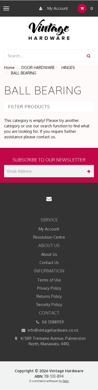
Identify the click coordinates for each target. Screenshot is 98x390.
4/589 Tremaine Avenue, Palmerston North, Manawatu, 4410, (52, 341)
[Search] (89, 56)
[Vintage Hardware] (49, 29)
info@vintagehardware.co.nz (52, 330)
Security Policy (49, 304)
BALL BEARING (23, 73)
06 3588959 (52, 322)
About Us (49, 254)
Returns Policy (49, 296)
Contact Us (49, 262)
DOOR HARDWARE (38, 67)
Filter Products (29, 106)
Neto (66, 381)
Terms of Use (49, 280)
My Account (57, 8)
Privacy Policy (49, 288)
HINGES (68, 67)
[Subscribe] (88, 171)
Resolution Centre (49, 237)
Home (9, 67)
